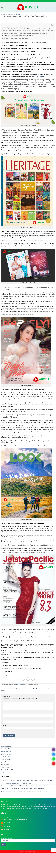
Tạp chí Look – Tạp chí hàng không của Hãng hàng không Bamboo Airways (18, 36)
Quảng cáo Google (5, 756)
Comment (5, 701)
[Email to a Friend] (29, 680)
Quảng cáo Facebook (6, 754)
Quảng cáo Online (5, 767)
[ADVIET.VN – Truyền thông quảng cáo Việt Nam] (28, 7)
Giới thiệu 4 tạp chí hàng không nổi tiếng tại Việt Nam (13, 27)
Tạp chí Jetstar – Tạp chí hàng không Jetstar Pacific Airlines (15, 38)
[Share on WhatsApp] (22, 680)
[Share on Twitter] (27, 680)
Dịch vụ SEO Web (5, 748)
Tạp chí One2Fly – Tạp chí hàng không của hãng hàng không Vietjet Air (17, 35)
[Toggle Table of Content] (52, 25)
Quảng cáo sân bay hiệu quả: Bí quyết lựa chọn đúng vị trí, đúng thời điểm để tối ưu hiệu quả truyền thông (26, 780)
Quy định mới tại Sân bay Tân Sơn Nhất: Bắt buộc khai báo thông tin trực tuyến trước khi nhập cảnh (25, 791)
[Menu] (2, 7)
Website (4, 725)
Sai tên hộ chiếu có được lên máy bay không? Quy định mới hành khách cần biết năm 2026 (23, 788)
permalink (36, 684)
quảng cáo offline (5, 764)
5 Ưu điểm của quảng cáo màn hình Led (43, 689)
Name (4, 712)
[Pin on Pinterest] (32, 680)
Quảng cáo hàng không (6, 759)
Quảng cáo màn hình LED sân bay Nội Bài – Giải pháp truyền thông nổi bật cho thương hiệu (23, 785)
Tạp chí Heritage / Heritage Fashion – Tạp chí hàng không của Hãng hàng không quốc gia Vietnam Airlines (25, 33)
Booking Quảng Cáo (6, 746)
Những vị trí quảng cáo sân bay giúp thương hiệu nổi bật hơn (16, 783)
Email (4, 719)
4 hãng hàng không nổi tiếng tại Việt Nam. (38, 76)
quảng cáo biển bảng (6, 751)
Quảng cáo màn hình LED (7, 762)
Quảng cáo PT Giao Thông (7, 769)
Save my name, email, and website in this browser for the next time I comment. (23, 731)
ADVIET (13, 74)
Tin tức (2, 772)
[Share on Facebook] (24, 680)
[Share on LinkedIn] (34, 680)
